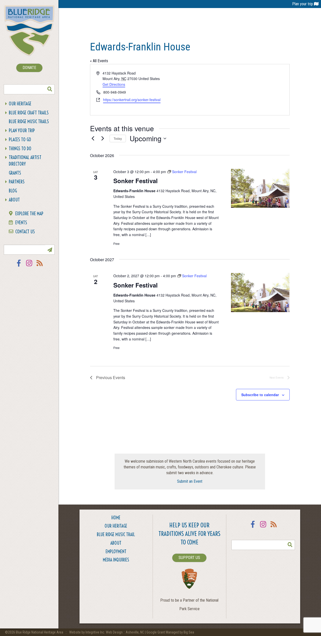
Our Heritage (20, 104)
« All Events (99, 60)
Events (21, 223)
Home (115, 518)
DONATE (29, 67)
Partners (17, 182)
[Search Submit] (49, 89)
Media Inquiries (116, 560)
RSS (40, 266)
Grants (15, 173)
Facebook (19, 266)
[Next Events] (103, 138)
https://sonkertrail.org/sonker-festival (131, 99)
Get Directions (114, 84)
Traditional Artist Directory (25, 161)
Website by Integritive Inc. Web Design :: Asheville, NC (107, 632)
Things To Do (20, 149)
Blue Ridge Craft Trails (29, 113)
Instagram (29, 266)
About (14, 200)
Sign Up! (49, 249)
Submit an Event (189, 481)
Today (118, 138)
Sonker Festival (135, 180)
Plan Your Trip (22, 130)
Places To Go (20, 140)
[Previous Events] (93, 138)
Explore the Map (29, 214)
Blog (13, 191)
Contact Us (25, 232)
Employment (116, 551)
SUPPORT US (189, 557)
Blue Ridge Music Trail (116, 534)
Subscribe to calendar (260, 394)
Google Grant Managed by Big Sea (170, 632)
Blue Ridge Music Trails (29, 121)
